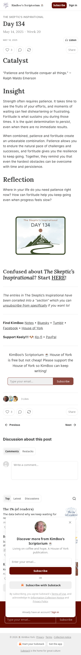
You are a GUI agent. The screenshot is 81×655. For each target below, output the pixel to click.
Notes (29, 323)
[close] (70, 522)
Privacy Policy (40, 601)
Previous (14, 425)
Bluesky (43, 323)
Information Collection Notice (47, 597)
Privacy (40, 637)
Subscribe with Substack (43, 585)
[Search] (74, 498)
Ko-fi (38, 337)
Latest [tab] (17, 498)
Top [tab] (7, 498)
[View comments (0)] (20, 50)
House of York (32, 328)
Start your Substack (33, 644)
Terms (49, 637)
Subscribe (59, 5)
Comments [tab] (12, 451)
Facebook (10, 328)
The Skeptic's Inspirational (23, 17)
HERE (58, 277)
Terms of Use (58, 593)
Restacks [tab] (27, 451)
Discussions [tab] (32, 498)
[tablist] (19, 451)
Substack (25, 650)
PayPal (51, 337)
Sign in (73, 5)
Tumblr (58, 323)
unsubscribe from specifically (25, 305)
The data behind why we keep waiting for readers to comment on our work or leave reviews (30, 516)
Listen (72, 40)
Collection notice (62, 637)
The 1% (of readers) (18, 509)
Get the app (55, 644)
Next (68, 425)
